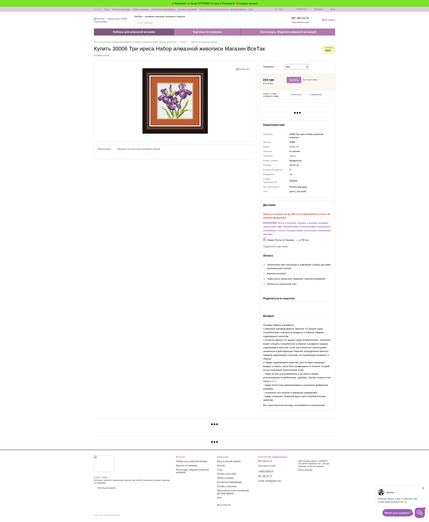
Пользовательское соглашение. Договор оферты (222, 9)
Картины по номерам (207, 32)
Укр (276, 9)
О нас (106, 9)
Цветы (292, 156)
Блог (251, 9)
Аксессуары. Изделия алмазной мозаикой (288, 32)
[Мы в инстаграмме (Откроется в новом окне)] (262, 9)
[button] (426, 3)
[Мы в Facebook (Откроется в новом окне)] (258, 9)
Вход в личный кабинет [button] (229, 461)
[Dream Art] (242, 69)
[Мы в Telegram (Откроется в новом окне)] (266, 9)
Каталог (97, 9)
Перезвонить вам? (300, 22)
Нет (291, 174)
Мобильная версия (106, 488)
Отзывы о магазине (187, 9)
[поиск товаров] (274, 22)
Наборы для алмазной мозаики (134, 32)
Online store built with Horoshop (107, 515)
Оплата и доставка (121, 9)
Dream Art (294, 146)
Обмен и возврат (141, 9)
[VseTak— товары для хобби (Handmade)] (104, 463)
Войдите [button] (266, 94)
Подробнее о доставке (275, 246)
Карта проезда (305, 470)
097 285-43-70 (300, 18)
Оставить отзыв (101, 55)
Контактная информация (163, 9)
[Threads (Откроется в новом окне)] (270, 9)
